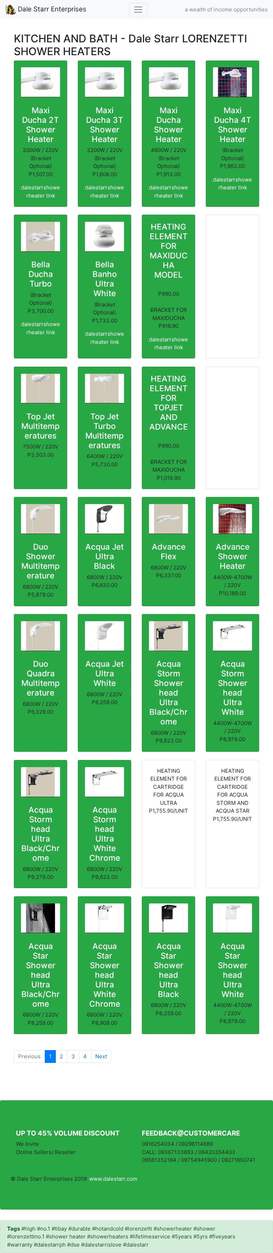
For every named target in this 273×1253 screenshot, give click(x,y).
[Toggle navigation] (138, 9)
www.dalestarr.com (113, 1178)
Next (101, 1056)
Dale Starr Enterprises (51, 9)
